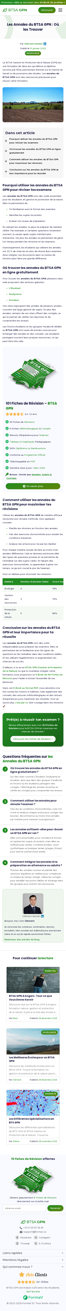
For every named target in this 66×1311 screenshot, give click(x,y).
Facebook (25, 1237)
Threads (25, 1243)
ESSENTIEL (50, 971)
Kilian (15, 1018)
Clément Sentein (33, 43)
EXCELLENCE (49, 1032)
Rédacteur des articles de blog (21, 939)
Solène (16, 1141)
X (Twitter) (45, 1243)
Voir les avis (33, 1291)
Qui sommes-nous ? (17, 1267)
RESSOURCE (33, 53)
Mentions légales (15, 1260)
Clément (17, 1080)
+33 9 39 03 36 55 (33, 1227)
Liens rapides (12, 1253)
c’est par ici (21, 702)
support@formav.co (35, 1231)
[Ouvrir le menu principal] (60, 10)
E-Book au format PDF (25, 688)
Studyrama (15, 294)
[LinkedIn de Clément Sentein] (45, 44)
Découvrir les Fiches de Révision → (33, 739)
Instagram (44, 1237)
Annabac (14, 300)
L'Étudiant (14, 288)
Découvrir (47, 10)
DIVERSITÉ (50, 1094)
